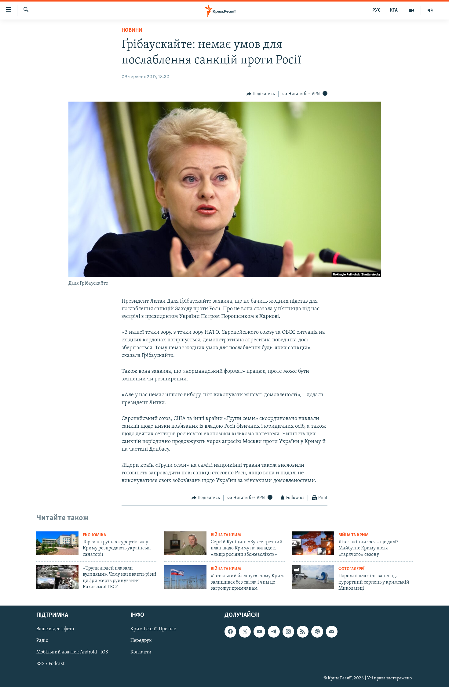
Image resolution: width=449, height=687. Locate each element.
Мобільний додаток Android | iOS (72, 652)
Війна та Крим (226, 535)
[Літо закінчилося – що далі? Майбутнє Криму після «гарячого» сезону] (313, 543)
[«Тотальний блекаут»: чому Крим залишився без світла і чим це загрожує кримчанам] (185, 577)
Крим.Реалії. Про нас (153, 629)
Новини (132, 30)
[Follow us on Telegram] (273, 632)
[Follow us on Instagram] (288, 632)
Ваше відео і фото (55, 629)
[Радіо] (430, 10)
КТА (394, 10)
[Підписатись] (332, 632)
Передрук (141, 640)
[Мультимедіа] (411, 10)
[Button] (260, 94)
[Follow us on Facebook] (230, 632)
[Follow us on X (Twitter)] (244, 632)
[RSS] (302, 632)
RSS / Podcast (50, 664)
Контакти (140, 652)
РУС (376, 10)
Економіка (94, 535)
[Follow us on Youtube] (259, 632)
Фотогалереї (351, 569)
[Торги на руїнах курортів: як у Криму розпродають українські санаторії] (57, 543)
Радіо (42, 640)
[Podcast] (317, 632)
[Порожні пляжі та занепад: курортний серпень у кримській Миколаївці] (313, 577)
